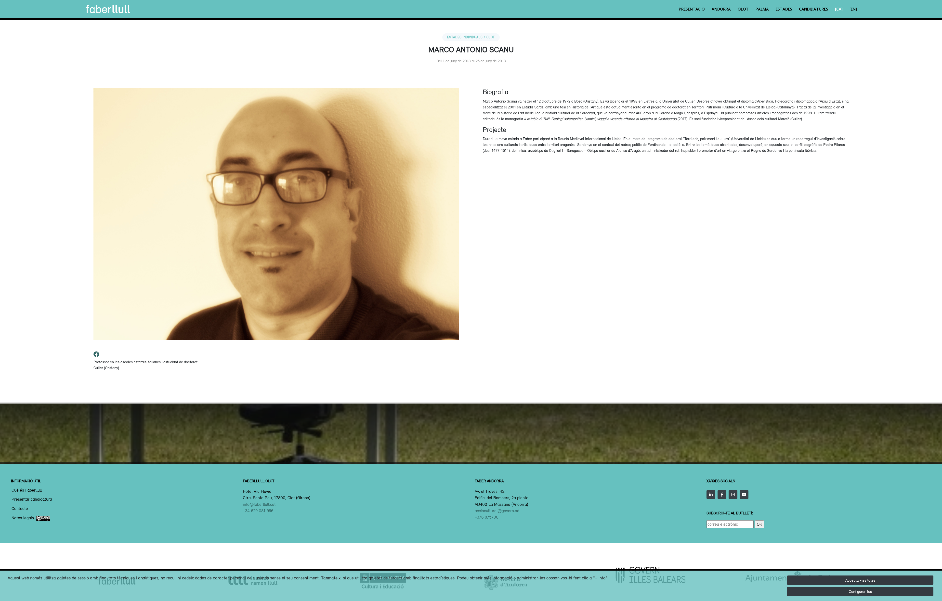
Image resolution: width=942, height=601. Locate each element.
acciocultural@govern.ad (497, 510)
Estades (784, 9)
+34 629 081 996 (258, 510)
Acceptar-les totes (860, 580)
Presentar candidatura (32, 499)
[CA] (839, 9)
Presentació (692, 9)
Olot (743, 9)
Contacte (20, 509)
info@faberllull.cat (259, 504)
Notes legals (23, 518)
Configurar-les (860, 591)
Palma (762, 9)
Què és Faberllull (27, 490)
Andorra (721, 9)
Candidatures (813, 9)
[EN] (853, 9)
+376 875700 (486, 517)
